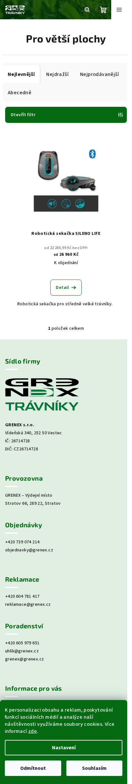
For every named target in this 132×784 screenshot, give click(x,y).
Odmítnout (33, 768)
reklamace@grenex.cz (28, 604)
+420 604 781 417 (22, 596)
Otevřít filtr (23, 115)
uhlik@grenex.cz (22, 651)
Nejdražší (57, 74)
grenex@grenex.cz (24, 659)
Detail (62, 287)
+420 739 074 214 (22, 542)
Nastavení (64, 747)
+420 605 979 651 (22, 643)
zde (32, 731)
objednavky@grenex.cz (29, 550)
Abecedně (19, 92)
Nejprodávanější (99, 74)
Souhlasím (94, 768)
